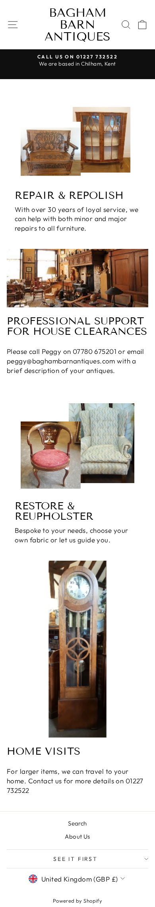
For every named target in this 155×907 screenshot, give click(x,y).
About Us (77, 836)
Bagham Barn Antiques (77, 25)
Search (77, 823)
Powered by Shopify (78, 900)
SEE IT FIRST (75, 858)
